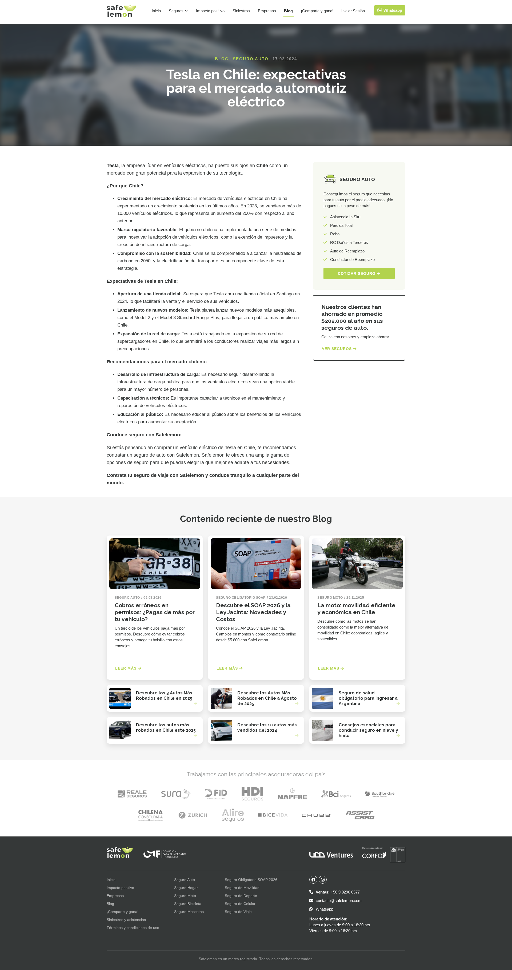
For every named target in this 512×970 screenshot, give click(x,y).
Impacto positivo (210, 11)
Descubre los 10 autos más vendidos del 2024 (267, 727)
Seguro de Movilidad (242, 888)
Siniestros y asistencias (126, 919)
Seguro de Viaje (238, 911)
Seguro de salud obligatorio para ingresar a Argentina (368, 698)
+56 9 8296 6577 (338, 892)
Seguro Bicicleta (187, 903)
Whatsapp (324, 909)
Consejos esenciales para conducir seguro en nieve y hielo (368, 730)
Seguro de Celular (240, 903)
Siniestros (241, 11)
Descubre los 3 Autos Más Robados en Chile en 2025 (164, 695)
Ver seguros (337, 349)
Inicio (156, 11)
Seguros (177, 11)
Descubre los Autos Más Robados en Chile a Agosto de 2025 (267, 698)
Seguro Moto (185, 895)
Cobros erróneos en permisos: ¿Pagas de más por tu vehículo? (155, 612)
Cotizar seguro (357, 273)
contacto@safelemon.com (338, 900)
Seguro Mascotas (189, 911)
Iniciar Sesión (353, 11)
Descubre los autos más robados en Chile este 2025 (166, 727)
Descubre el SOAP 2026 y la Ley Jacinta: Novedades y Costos (253, 612)
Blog (288, 11)
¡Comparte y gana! (317, 11)
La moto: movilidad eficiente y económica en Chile (356, 608)
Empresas (267, 11)
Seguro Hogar (186, 888)
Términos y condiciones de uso (133, 927)
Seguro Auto (251, 59)
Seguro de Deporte (241, 895)
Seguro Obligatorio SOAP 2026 (251, 880)
